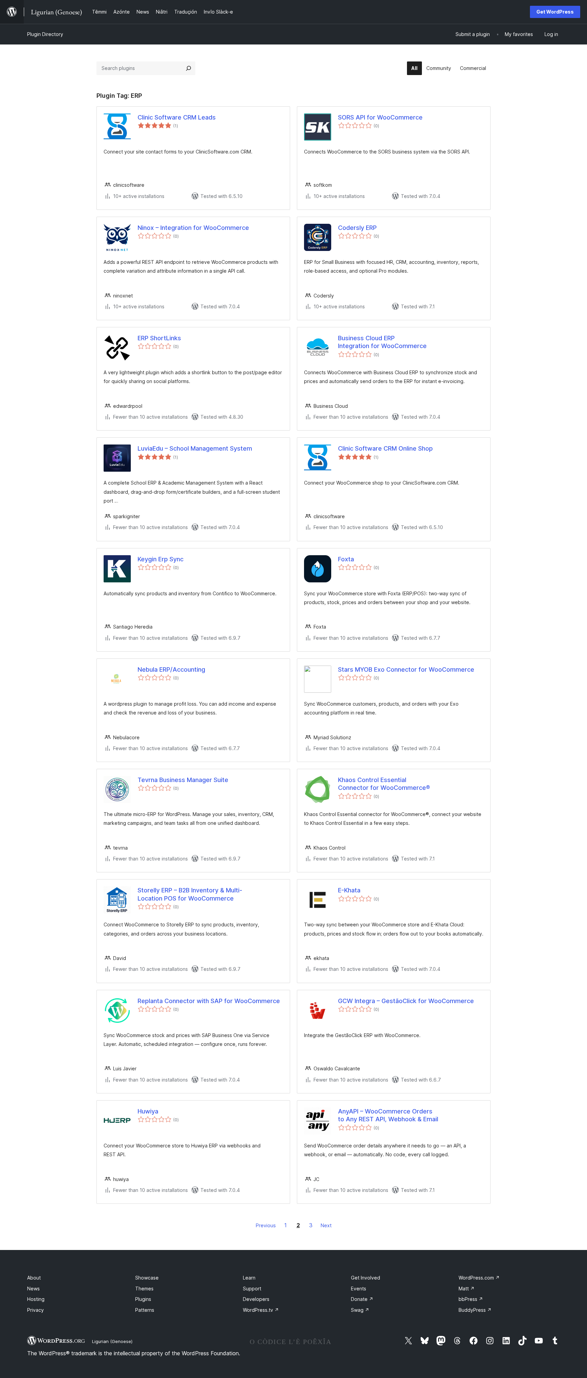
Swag (360, 1310)
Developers (256, 1299)
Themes (144, 1288)
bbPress (471, 1299)
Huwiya (148, 1111)
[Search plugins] (188, 68)
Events (358, 1288)
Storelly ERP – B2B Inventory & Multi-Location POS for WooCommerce (190, 894)
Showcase (147, 1278)
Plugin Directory (45, 34)
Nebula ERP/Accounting (171, 669)
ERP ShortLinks (159, 338)
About (34, 1278)
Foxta (346, 559)
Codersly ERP (357, 227)
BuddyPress (475, 1310)
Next (326, 1225)
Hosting (36, 1299)
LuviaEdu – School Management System (195, 448)
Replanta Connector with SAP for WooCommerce (209, 1000)
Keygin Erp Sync (160, 559)
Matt (467, 1288)
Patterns (144, 1310)
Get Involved (365, 1278)
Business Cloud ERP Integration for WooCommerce (382, 341)
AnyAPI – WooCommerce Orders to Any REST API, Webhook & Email (388, 1115)
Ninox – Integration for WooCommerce (193, 227)
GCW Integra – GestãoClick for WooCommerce (406, 1000)
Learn (249, 1278)
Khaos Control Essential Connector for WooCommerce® (384, 783)
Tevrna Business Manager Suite (183, 779)
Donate (362, 1299)
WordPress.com (479, 1278)
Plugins (143, 1299)
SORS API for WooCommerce (380, 117)
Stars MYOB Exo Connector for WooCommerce (406, 669)
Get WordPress (555, 12)
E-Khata (349, 890)
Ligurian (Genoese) (112, 1341)
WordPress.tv (261, 1310)
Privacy (35, 1310)
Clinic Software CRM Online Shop (385, 448)
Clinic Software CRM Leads (177, 117)
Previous (266, 1225)
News (33, 1288)
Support (252, 1288)
